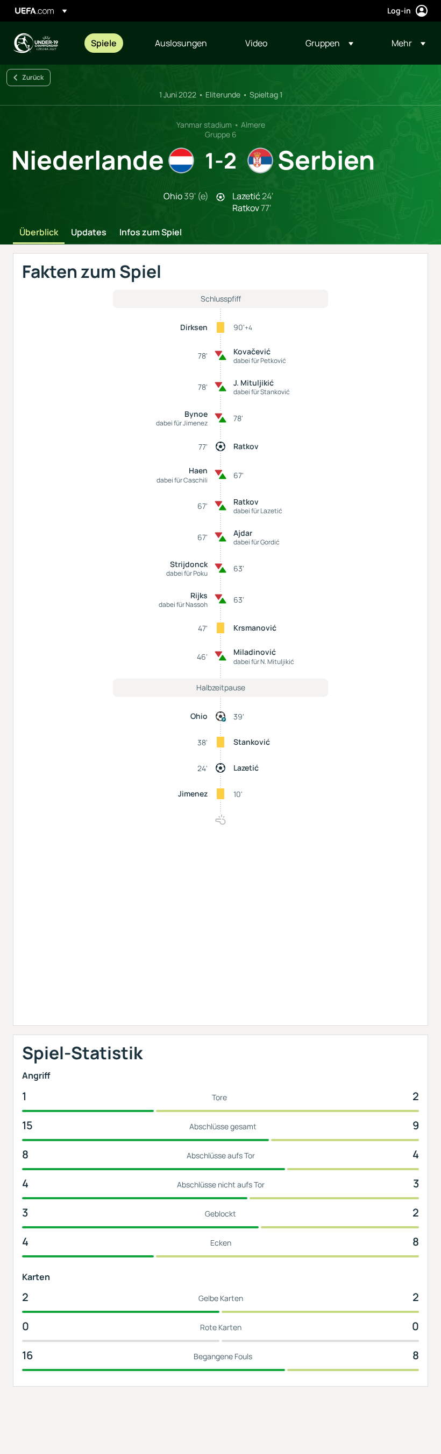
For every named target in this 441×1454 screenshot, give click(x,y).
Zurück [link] (33, 77)
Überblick (38, 232)
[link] (104, 43)
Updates (88, 232)
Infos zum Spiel (150, 232)
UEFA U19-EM (35, 43)
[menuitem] (109, 43)
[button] (329, 43)
